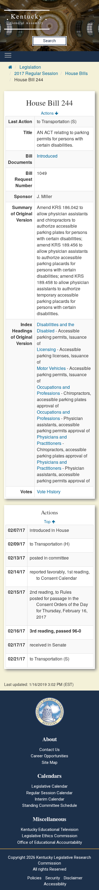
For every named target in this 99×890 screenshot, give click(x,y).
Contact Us (49, 749)
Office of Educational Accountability (49, 842)
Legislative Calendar (50, 786)
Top (48, 521)
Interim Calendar (49, 799)
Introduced (47, 156)
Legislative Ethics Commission (49, 835)
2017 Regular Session (36, 73)
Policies (35, 877)
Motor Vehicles (51, 368)
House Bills (76, 73)
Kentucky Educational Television (49, 829)
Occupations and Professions (53, 390)
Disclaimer (73, 877)
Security (52, 877)
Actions (48, 113)
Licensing (46, 349)
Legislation (30, 67)
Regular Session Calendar (49, 792)
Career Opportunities (49, 755)
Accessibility (55, 884)
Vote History (49, 491)
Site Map (49, 762)
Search (49, 40)
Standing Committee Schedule (49, 805)
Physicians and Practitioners (52, 440)
